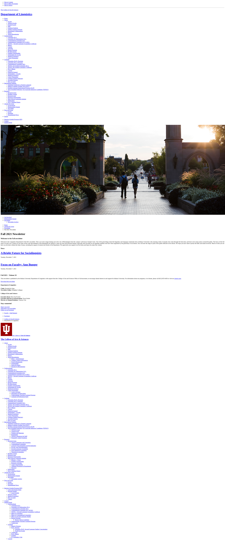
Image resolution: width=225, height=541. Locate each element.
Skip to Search (8, 5)
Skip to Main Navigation (11, 3)
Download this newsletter (8, 281)
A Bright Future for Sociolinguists (21, 253)
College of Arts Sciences (11, 319)
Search (6, 116)
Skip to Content (8, 2)
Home (6, 18)
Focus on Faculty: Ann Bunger (19, 264)
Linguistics (16, 14)
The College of (21, 335)
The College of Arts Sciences (9, 10)
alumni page (177, 278)
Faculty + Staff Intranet (10, 313)
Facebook (7, 316)
